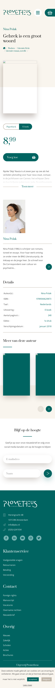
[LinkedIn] (14, 538)
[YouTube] (22, 538)
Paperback (11, 127)
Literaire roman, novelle (16, 51)
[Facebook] (6, 538)
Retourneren (9, 565)
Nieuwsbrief (9, 615)
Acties (6, 650)
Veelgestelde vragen (13, 560)
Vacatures (8, 605)
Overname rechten (12, 610)
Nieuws (6, 635)
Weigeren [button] (46, 679)
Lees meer (27, 685)
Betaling (7, 570)
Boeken (11, 48)
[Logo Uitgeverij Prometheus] (17, 12)
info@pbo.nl (14, 524)
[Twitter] (38, 538)
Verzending (8, 575)
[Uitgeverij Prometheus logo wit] (20, 504)
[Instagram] (30, 538)
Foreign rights (9, 595)
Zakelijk (6, 640)
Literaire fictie (24, 48)
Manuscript (8, 600)
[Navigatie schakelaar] (38, 13)
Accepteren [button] (33, 679)
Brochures (8, 655)
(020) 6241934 (14, 529)
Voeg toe (12, 157)
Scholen (7, 645)
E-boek (26, 127)
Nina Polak (9, 29)
